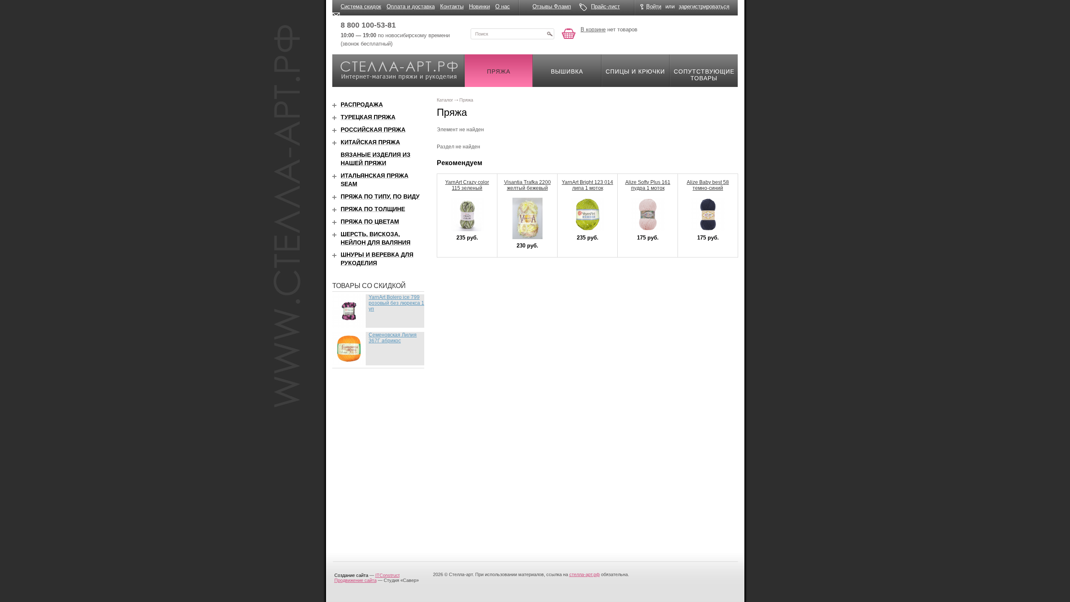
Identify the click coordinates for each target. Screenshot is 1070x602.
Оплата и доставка (411, 6)
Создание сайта (351, 575)
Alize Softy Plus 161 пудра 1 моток (647, 185)
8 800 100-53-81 (368, 25)
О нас (502, 6)
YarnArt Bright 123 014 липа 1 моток (587, 185)
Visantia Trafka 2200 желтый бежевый (527, 185)
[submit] (549, 34)
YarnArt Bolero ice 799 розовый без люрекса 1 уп (396, 303)
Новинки (479, 6)
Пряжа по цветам (370, 221)
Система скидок (361, 6)
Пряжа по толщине (373, 209)
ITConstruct (387, 575)
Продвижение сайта (355, 580)
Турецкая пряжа (368, 117)
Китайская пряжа (370, 142)
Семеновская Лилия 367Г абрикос (393, 338)
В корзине (593, 29)
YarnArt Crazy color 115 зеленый (467, 185)
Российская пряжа (373, 129)
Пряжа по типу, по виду (380, 196)
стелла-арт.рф (584, 574)
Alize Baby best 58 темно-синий (708, 185)
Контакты (452, 6)
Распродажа (362, 104)
